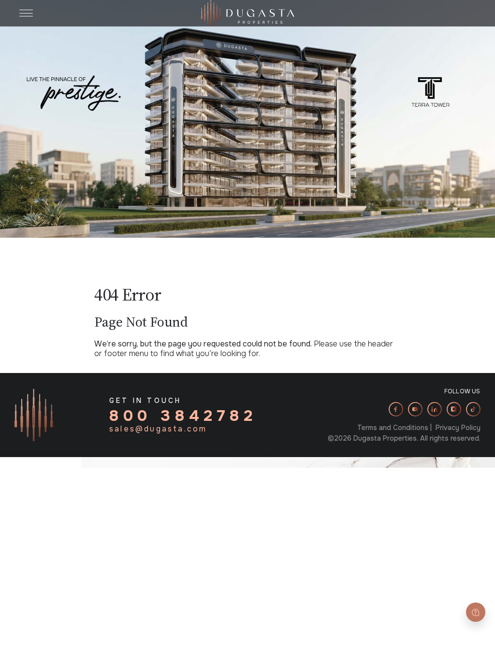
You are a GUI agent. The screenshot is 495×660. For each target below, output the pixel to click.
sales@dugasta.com (158, 429)
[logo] (247, 12)
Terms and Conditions (392, 427)
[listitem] (396, 409)
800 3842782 (183, 416)
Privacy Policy (458, 427)
